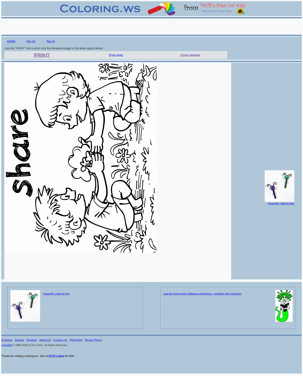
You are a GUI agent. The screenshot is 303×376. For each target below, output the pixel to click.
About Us (45, 340)
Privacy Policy (93, 340)
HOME (11, 41)
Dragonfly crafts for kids (281, 203)
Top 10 (50, 41)
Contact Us (60, 340)
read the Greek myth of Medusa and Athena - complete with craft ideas (202, 293)
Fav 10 (31, 41)
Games (19, 340)
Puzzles (31, 340)
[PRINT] (41, 55)
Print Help (76, 340)
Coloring (7, 340)
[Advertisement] (151, 26)
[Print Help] (116, 55)
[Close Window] (190, 55)
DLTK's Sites (56, 356)
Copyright (6, 345)
